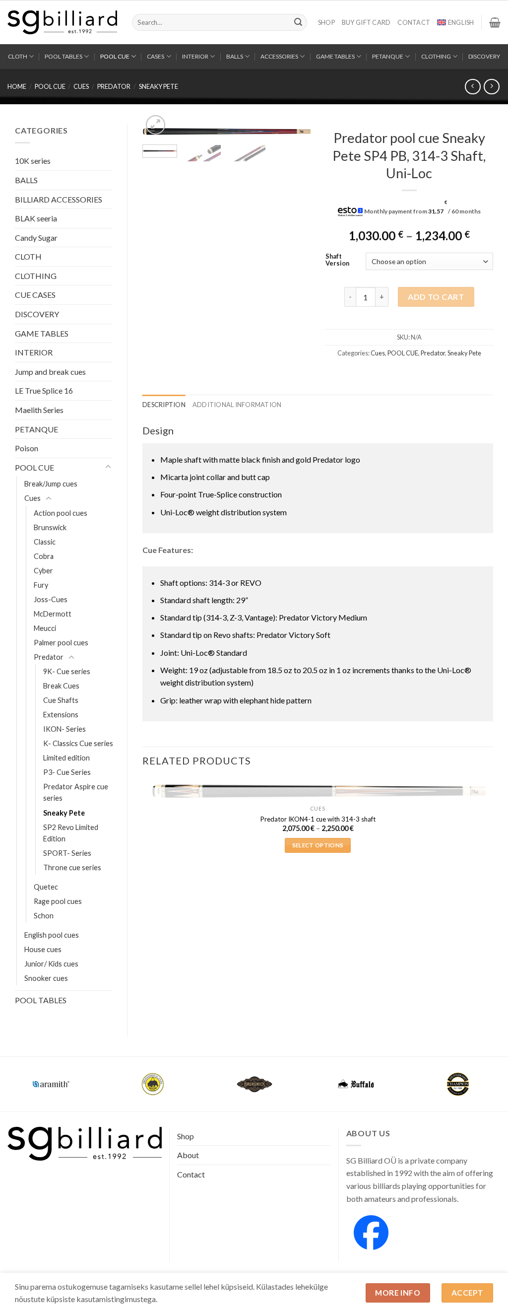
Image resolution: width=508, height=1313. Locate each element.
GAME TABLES (335, 56)
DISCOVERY (484, 56)
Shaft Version (337, 260)
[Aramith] (51, 1084)
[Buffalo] (356, 1084)
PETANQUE (387, 56)
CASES (155, 56)
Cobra (44, 556)
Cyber (43, 570)
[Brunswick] (254, 1084)
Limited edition (66, 758)
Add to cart (436, 296)
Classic (45, 542)
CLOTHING (436, 56)
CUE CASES (35, 294)
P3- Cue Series (67, 772)
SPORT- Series (67, 853)
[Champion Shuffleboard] (458, 1084)
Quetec (46, 887)
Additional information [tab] (237, 405)
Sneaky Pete (158, 86)
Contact (413, 22)
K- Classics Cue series (78, 743)
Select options (318, 845)
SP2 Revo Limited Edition (70, 833)
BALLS (234, 56)
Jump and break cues (50, 371)
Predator (113, 86)
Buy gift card (366, 22)
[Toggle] (108, 467)
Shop (326, 22)
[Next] (295, 138)
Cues (81, 86)
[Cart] (495, 22)
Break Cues (61, 686)
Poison (26, 448)
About (188, 1155)
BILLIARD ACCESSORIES (58, 199)
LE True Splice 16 (44, 390)
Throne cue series (72, 867)
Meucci (45, 628)
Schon (44, 915)
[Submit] (298, 22)
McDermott (52, 614)
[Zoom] (155, 125)
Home (16, 86)
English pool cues (51, 935)
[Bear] (152, 1084)
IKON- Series (64, 729)
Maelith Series (39, 410)
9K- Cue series (66, 671)
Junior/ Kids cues (51, 964)
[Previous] (158, 138)
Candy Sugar (36, 237)
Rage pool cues (58, 901)
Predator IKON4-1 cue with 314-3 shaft (318, 819)
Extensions (60, 714)
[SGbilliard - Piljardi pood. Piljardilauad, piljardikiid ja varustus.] (62, 22)
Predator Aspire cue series (75, 792)
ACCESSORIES (279, 56)
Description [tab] (164, 405)
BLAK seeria (36, 218)
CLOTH (17, 56)
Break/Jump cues (50, 484)
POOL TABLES (63, 56)
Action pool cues (60, 513)
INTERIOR (195, 56)
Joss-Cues (50, 599)
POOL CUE (114, 56)
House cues (43, 949)
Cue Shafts (60, 700)
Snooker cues (46, 978)
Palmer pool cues (61, 642)
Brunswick (50, 527)
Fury (41, 585)
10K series (33, 160)
